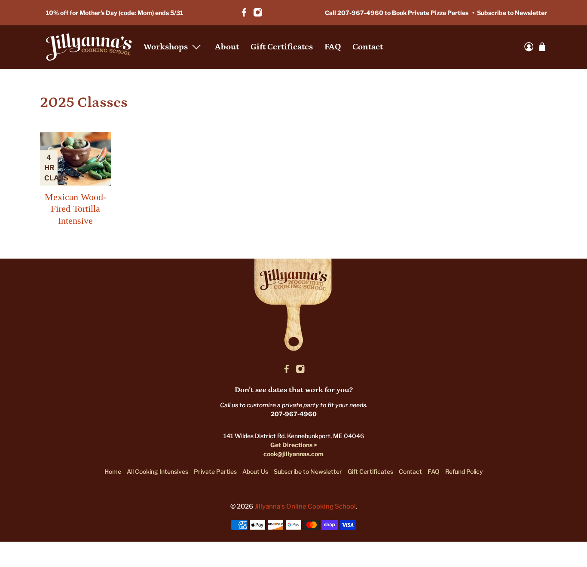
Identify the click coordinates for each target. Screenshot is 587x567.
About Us (255, 471)
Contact (367, 47)
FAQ (332, 47)
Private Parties (215, 471)
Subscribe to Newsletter (512, 12)
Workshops (166, 47)
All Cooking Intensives (157, 471)
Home (112, 471)
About (227, 47)
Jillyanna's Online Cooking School (305, 506)
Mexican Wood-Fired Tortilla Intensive (75, 209)
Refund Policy (464, 471)
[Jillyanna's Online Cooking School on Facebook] (244, 12)
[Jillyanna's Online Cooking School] (89, 47)
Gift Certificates (282, 47)
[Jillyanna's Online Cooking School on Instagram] (258, 12)
